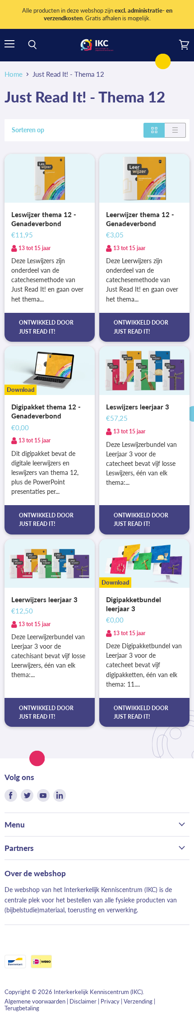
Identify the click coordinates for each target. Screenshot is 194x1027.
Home (14, 74)
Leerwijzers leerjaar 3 (44, 599)
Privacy (110, 1001)
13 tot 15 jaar (34, 248)
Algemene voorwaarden (35, 1001)
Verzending (138, 1001)
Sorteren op (28, 130)
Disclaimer (83, 1001)
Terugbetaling (22, 1008)
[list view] (175, 130)
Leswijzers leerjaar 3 (137, 407)
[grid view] (154, 130)
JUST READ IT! (37, 331)
